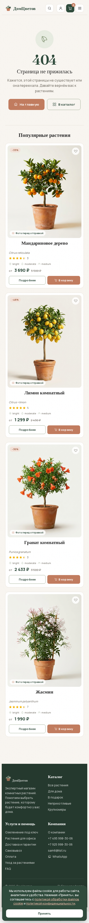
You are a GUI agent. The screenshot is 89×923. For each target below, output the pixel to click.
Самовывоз (13, 851)
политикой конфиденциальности (50, 903)
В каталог (66, 104)
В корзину (66, 280)
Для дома (55, 791)
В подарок (55, 797)
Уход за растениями (20, 863)
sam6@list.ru (57, 851)
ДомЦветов (24, 8)
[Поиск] (49, 8)
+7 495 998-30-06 (60, 838)
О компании (56, 832)
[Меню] (80, 8)
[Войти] (61, 8)
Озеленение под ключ (21, 832)
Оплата (10, 857)
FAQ (8, 869)
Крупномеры (57, 810)
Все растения (58, 785)
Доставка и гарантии (20, 844)
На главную (29, 104)
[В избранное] (75, 151)
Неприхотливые (59, 803)
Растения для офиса (20, 838)
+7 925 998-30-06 (60, 844)
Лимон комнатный (44, 393)
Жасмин (44, 692)
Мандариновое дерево (44, 243)
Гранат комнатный (44, 542)
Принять (44, 913)
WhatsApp (59, 857)
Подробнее (27, 280)
